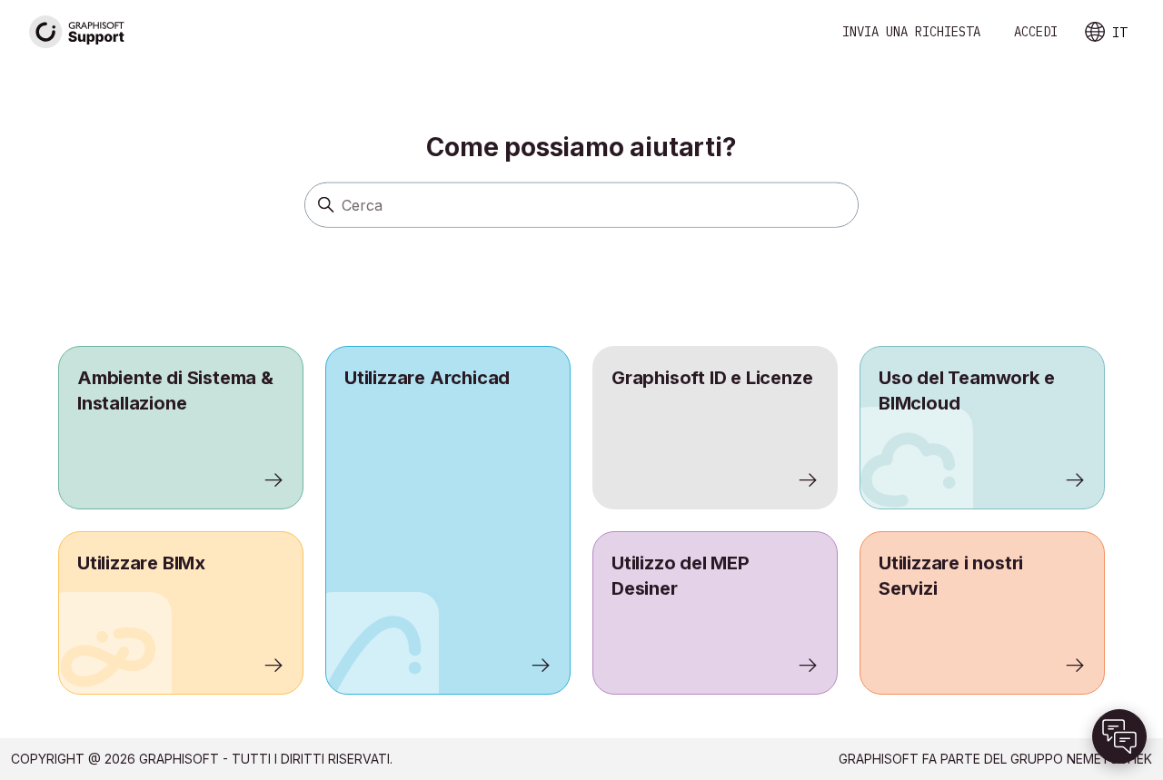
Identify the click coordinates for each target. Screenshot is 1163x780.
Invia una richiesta (911, 32)
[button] (1119, 736)
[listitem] (448, 520)
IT (1119, 33)
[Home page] (77, 32)
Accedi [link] (1036, 32)
